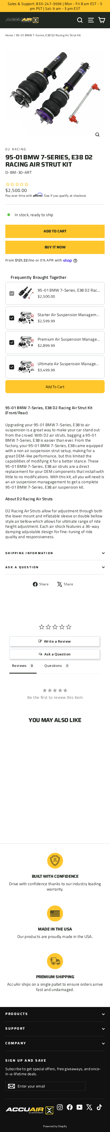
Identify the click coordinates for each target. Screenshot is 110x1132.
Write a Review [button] (57, 641)
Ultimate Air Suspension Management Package (69, 363)
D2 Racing (15, 149)
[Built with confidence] (55, 861)
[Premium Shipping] (55, 961)
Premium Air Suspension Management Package (69, 339)
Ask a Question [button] (57, 654)
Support (15, 1028)
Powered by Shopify (55, 1126)
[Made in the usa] (55, 913)
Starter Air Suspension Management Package (69, 314)
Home (9, 35)
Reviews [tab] (19, 665)
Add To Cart (55, 386)
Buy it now (55, 247)
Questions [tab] (53, 665)
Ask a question (22, 567)
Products (16, 1014)
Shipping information (29, 553)
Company (15, 1043)
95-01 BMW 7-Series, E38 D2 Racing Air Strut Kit (69, 290)
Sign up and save (25, 1060)
